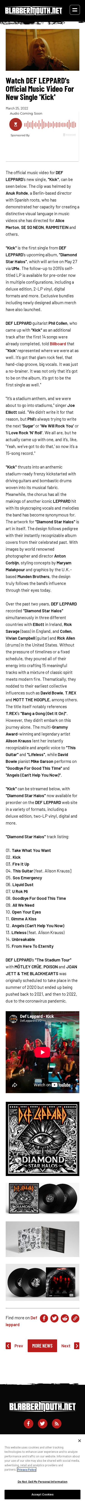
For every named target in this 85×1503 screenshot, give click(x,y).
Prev (19, 1345)
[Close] (80, 1441)
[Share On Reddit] (65, 1318)
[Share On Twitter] (54, 1318)
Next (65, 1345)
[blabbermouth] (33, 13)
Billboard (58, 343)
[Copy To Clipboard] (75, 1318)
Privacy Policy (26, 1469)
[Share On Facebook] (44, 1318)
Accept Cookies (43, 1494)
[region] (42, 1468)
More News (42, 1346)
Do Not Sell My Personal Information (43, 1481)
